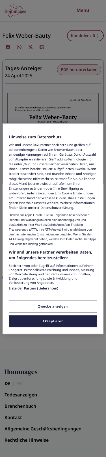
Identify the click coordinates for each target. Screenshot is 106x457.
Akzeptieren (52, 321)
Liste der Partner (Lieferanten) (33, 288)
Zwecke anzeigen (53, 306)
